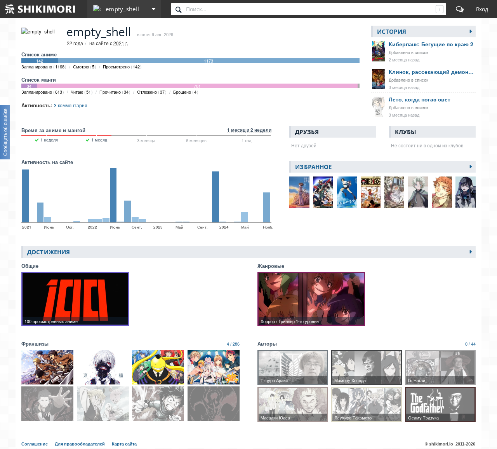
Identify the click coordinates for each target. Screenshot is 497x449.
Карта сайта (124, 444)
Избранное (313, 167)
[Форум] (459, 9)
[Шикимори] (40, 9)
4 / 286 (233, 344)
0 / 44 (470, 344)
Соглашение (35, 444)
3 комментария (70, 105)
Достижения (48, 252)
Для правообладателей (80, 444)
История (391, 31)
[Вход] (482, 9)
